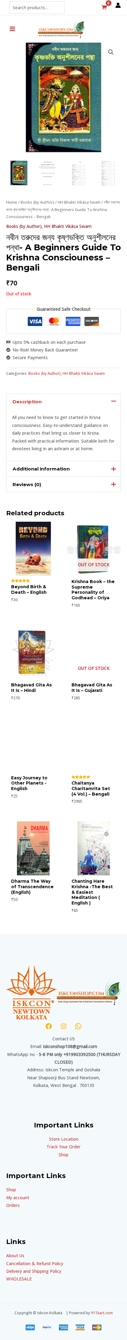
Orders (13, 1205)
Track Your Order (63, 1147)
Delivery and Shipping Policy (33, 1271)
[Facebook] (48, 1026)
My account (17, 1197)
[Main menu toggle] (12, 29)
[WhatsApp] (78, 1026)
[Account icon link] (118, 5)
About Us (15, 1255)
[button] (111, 52)
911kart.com (102, 1312)
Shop (63, 1155)
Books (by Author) (37, 202)
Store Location (63, 1139)
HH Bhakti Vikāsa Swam (79, 202)
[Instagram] (63, 1026)
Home (11, 202)
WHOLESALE (19, 1279)
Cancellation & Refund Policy (34, 1263)
